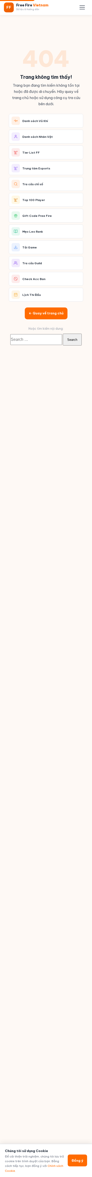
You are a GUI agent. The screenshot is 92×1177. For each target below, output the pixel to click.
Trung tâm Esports (36, 168)
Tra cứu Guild (32, 263)
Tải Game (29, 247)
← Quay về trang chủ (46, 313)
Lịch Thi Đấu (31, 295)
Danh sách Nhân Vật (37, 137)
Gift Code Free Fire (37, 216)
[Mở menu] (82, 7)
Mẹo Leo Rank (32, 231)
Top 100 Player (33, 200)
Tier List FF (31, 152)
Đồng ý (77, 1160)
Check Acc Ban (33, 279)
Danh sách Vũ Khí (35, 121)
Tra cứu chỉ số (32, 184)
